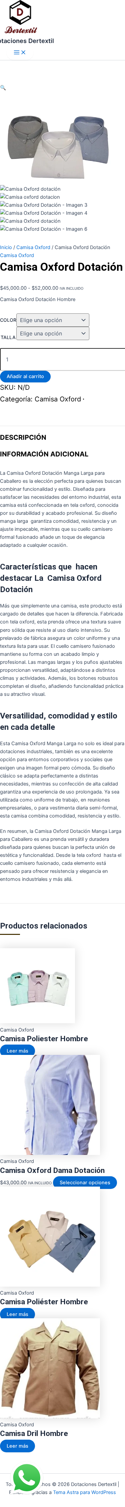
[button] (3, 88)
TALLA (8, 337)
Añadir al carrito (25, 376)
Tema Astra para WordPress (84, 1492)
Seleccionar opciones (85, 1183)
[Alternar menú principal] (20, 53)
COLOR (8, 320)
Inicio (6, 247)
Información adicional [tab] (44, 454)
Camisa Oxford (33, 247)
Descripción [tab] (23, 437)
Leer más (17, 1051)
